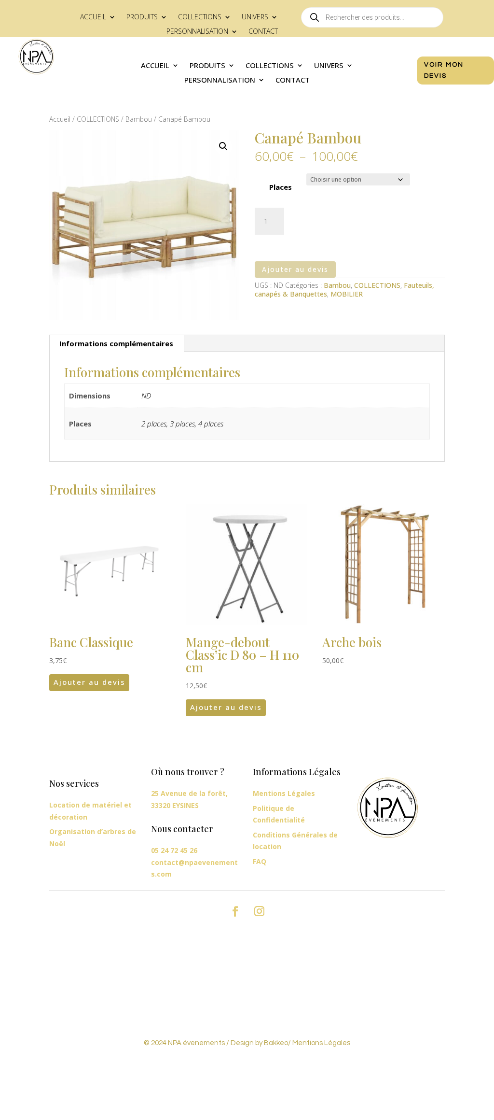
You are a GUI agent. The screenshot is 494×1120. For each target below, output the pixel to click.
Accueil (93, 17)
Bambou (138, 119)
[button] (223, 146)
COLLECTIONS (199, 17)
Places (280, 187)
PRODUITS (142, 17)
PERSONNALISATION (197, 32)
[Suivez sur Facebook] (235, 911)
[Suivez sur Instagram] (259, 911)
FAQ (259, 861)
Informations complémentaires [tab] (116, 343)
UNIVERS (255, 17)
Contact (263, 32)
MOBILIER (346, 293)
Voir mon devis (444, 70)
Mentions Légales (284, 793)
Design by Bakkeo (259, 1043)
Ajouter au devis (295, 269)
